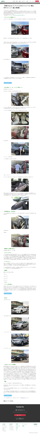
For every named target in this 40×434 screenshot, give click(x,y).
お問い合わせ (37, 1)
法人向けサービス (23, 1)
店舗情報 (20, 1)
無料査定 (17, 1)
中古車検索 (14, 1)
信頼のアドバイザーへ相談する (7, 293)
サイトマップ (33, 1)
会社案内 (27, 1)
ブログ (30, 1)
